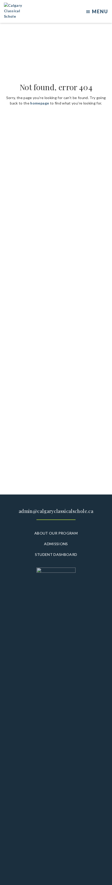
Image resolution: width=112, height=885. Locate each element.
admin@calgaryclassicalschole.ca (56, 511)
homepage (39, 103)
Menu (100, 11)
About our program (56, 533)
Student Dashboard (56, 554)
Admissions (56, 544)
